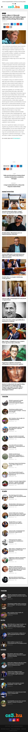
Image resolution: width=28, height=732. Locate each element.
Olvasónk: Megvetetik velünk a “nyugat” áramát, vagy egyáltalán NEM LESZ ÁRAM (12, 212)
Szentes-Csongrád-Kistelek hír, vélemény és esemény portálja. (14, 1)
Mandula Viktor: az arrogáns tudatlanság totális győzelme (12, 277)
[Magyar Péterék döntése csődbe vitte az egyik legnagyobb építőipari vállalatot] (4, 636)
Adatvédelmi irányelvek (5, 728)
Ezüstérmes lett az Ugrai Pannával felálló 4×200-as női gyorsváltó (16, 692)
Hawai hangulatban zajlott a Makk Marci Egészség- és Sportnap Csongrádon (16, 428)
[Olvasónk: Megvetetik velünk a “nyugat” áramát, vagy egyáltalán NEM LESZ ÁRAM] (5, 498)
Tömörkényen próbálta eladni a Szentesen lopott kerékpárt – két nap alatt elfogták (17, 411)
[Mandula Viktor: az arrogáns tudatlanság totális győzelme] (5, 524)
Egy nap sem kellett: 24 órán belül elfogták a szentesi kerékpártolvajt (17, 436)
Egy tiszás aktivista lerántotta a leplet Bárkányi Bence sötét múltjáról (17, 577)
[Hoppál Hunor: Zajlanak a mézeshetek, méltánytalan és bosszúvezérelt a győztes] (5, 560)
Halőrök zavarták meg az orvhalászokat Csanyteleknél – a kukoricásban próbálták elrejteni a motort (16, 456)
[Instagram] (14, 719)
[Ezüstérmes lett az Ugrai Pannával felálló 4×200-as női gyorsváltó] (4, 694)
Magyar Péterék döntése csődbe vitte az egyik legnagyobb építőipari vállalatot (16, 633)
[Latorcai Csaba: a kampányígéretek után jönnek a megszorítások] (5, 533)
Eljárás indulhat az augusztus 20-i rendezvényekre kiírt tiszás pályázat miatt (17, 642)
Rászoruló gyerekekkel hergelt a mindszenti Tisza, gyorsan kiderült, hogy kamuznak (16, 473)
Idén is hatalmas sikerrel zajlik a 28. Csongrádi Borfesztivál (17, 419)
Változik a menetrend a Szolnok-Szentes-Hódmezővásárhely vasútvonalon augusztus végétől (16, 402)
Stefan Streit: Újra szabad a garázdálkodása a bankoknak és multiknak (13, 320)
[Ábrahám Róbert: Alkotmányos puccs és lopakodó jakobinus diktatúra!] (5, 507)
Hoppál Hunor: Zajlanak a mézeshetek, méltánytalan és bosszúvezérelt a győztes (12, 363)
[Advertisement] (14, 152)
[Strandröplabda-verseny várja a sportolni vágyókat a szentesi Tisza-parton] (4, 703)
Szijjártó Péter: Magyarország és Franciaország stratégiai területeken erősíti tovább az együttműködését (15, 673)
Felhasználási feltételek (15, 728)
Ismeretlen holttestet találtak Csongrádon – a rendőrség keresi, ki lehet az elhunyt (17, 446)
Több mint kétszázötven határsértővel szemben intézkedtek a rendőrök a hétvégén (14, 177)
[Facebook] (10, 719)
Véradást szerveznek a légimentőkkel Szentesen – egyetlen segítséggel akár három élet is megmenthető (17, 482)
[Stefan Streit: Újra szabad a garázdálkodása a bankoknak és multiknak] (5, 542)
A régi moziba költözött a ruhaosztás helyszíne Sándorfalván (14, 186)
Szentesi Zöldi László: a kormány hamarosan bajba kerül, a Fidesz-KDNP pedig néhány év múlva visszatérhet (13, 255)
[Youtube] (17, 719)
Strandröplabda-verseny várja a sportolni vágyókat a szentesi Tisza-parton (16, 701)
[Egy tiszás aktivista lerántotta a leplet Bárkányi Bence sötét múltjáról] (5, 580)
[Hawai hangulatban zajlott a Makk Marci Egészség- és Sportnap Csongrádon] (5, 430)
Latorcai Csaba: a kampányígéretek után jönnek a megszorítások (14, 299)
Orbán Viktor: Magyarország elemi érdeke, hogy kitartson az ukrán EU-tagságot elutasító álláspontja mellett (16, 664)
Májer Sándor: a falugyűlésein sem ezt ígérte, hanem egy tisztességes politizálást (13, 342)
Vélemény (4, 13)
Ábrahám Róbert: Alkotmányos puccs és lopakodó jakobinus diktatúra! (12, 233)
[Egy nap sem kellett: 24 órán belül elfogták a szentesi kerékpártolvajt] (5, 439)
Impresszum (23, 728)
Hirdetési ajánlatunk (13, 730)
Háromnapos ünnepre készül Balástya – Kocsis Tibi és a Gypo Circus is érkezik (17, 465)
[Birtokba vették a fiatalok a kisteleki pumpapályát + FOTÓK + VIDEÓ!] (4, 686)
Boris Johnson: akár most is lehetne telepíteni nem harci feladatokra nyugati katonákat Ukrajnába (16, 655)
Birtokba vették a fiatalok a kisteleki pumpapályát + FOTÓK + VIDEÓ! (15, 683)
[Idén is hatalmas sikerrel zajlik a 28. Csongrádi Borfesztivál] (5, 421)
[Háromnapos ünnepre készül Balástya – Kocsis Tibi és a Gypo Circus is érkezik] (5, 466)
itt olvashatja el (16, 138)
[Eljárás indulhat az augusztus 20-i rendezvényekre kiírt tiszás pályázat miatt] (4, 644)
